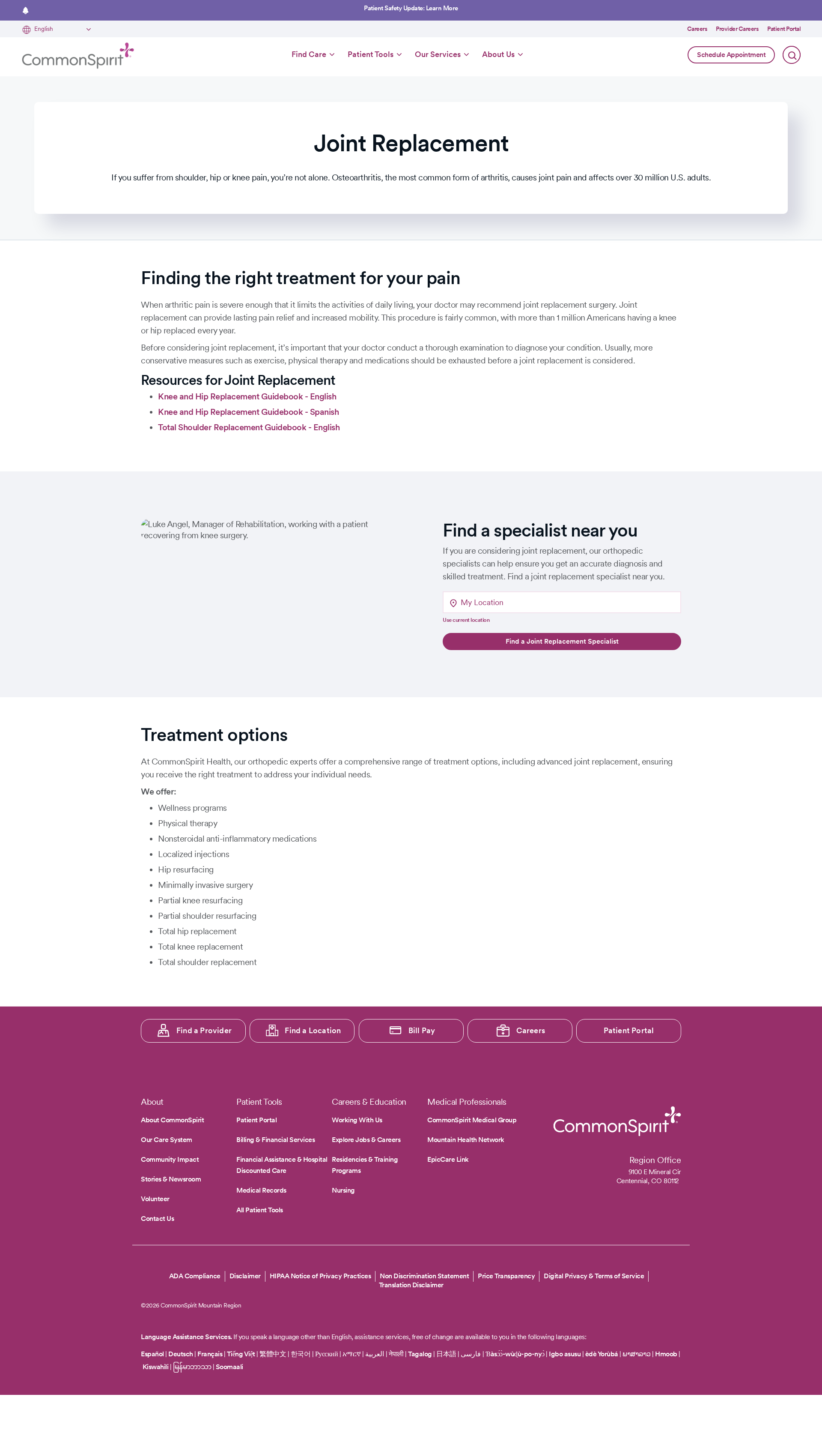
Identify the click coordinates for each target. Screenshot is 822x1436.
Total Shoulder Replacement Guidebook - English (249, 427)
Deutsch (180, 1354)
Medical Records (261, 1190)
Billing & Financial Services (275, 1140)
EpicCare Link (448, 1159)
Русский (326, 1354)
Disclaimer (245, 1276)
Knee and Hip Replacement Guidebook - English (247, 396)
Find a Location (313, 1030)
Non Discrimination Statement (424, 1276)
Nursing (343, 1190)
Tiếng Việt (241, 1354)
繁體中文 (272, 1354)
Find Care (309, 54)
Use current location (466, 620)
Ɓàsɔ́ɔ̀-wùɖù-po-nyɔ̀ (515, 1354)
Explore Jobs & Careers (366, 1140)
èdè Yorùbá (601, 1354)
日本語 (447, 1354)
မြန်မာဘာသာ (192, 1367)
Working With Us (357, 1120)
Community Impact (170, 1159)
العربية (374, 1354)
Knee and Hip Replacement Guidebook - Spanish (248, 412)
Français (209, 1354)
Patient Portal (784, 28)
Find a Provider (204, 1030)
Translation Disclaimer (411, 1285)
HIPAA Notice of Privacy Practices (320, 1276)
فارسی (471, 1354)
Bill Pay (421, 1030)
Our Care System (166, 1140)
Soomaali (229, 1367)
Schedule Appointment (731, 55)
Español (152, 1354)
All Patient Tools (259, 1210)
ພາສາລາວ (636, 1354)
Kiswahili (156, 1367)
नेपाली (396, 1354)
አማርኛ (351, 1354)
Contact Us (157, 1218)
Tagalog (420, 1354)
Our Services (438, 54)
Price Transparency (506, 1276)
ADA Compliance (194, 1276)
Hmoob (666, 1354)
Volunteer (155, 1199)
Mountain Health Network (465, 1140)
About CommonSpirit (172, 1120)
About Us (498, 54)
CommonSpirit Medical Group (471, 1120)
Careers (697, 28)
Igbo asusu (565, 1354)
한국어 (301, 1354)
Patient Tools (370, 54)
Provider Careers (737, 28)
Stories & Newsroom (171, 1179)
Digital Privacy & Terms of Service (594, 1276)
